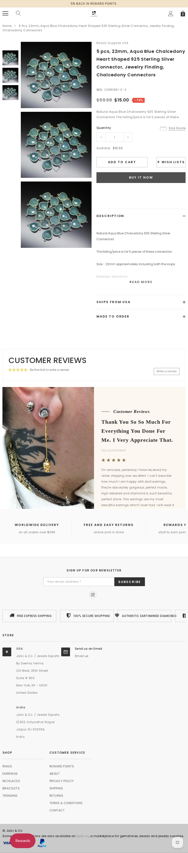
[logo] (94, 13)
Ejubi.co (82, 836)
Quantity (103, 128)
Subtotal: (103, 148)
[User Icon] (170, 13)
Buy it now (141, 177)
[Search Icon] (18, 13)
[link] (10, 57)
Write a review (166, 371)
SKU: (99, 90)
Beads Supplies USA (112, 43)
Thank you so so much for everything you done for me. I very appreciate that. (137, 431)
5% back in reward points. (94, 3)
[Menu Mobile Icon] (5, 13)
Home (7, 26)
